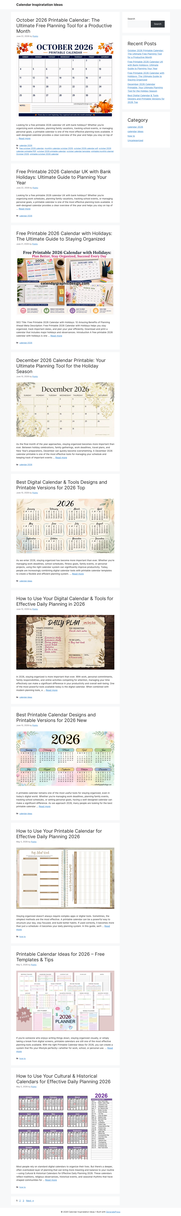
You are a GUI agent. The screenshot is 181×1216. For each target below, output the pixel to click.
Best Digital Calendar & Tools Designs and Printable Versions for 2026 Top (61, 484)
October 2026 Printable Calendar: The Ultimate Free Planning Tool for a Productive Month (64, 25)
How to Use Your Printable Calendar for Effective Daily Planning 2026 (59, 833)
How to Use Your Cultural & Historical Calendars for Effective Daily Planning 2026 (63, 1078)
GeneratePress (113, 1212)
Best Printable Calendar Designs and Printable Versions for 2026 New (56, 717)
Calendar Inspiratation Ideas (39, 5)
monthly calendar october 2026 (59, 148)
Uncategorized (135, 140)
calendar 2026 (25, 145)
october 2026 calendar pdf (86, 148)
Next (30, 1200)
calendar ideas (25, 581)
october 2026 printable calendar (51, 151)
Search (131, 18)
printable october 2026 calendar (44, 154)
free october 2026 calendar (31, 148)
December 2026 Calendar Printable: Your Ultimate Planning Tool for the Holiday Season (61, 365)
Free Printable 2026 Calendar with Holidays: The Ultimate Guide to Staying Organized (64, 236)
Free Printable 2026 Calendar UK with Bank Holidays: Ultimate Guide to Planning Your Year (63, 177)
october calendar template (78, 151)
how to (22, 936)
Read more (24, 138)
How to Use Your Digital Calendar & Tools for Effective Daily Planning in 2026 (64, 601)
